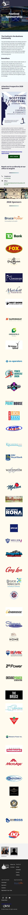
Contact (12, 867)
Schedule (18, 869)
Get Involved (5, 880)
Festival (18, 864)
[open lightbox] (14, 193)
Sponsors (3, 885)
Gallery (18, 875)
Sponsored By (18, 880)
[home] (5, 3)
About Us (12, 864)
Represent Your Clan (6, 890)
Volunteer (4, 882)
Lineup (17, 867)
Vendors (3, 888)
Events (17, 872)
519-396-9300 (7, 178)
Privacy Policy (4, 900)
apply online (14, 156)
